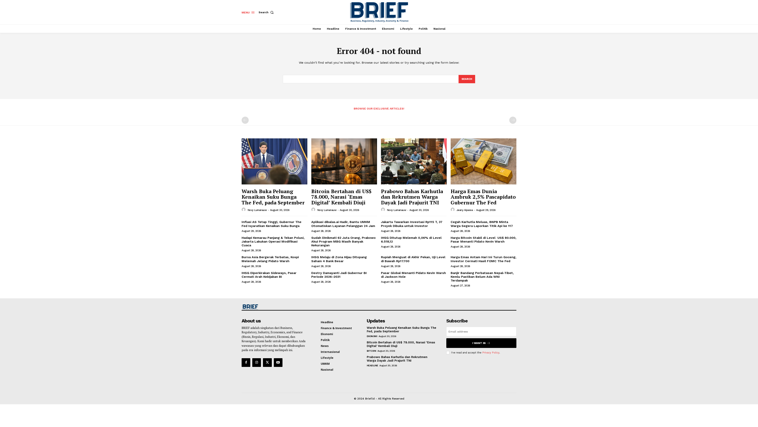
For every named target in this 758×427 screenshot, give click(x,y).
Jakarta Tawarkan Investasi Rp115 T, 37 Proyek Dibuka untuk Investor (411, 224)
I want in (479, 343)
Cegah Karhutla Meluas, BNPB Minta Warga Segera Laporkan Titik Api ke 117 (482, 224)
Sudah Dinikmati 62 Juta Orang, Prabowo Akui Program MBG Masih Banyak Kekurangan (343, 241)
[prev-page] (245, 120)
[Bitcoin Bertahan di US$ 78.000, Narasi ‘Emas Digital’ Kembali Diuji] (344, 161)
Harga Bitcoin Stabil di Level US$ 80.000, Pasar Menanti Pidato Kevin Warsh (483, 239)
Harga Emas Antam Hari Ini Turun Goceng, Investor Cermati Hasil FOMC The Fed (483, 259)
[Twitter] (267, 362)
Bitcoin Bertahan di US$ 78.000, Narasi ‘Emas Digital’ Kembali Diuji (341, 197)
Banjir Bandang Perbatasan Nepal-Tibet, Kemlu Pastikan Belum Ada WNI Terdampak (482, 276)
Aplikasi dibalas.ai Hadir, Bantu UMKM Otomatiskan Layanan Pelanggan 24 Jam (343, 224)
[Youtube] (278, 362)
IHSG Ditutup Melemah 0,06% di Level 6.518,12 (411, 239)
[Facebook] (246, 362)
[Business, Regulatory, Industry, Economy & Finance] (274, 307)
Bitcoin (371, 351)
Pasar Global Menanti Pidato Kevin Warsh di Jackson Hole (413, 275)
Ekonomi (372, 336)
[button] (267, 12)
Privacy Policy (490, 352)
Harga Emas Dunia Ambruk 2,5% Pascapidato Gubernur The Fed (483, 197)
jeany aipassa (465, 210)
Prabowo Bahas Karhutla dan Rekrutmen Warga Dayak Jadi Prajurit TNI (412, 197)
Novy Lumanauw (257, 210)
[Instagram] (256, 362)
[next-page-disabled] (512, 120)
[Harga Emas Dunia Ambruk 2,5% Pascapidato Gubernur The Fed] (483, 161)
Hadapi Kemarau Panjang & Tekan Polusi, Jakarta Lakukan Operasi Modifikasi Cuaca (273, 241)
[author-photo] (244, 210)
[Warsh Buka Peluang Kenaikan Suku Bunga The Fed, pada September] (274, 161)
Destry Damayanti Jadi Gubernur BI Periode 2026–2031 (339, 275)
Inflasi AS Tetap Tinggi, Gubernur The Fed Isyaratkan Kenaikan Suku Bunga (271, 224)
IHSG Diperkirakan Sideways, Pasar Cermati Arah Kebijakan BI (269, 275)
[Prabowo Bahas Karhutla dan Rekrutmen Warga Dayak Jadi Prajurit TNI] (414, 161)
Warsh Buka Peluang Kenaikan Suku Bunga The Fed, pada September (273, 197)
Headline (372, 365)
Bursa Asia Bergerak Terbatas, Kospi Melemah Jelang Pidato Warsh (270, 259)
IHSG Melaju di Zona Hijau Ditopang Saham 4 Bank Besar (339, 259)
